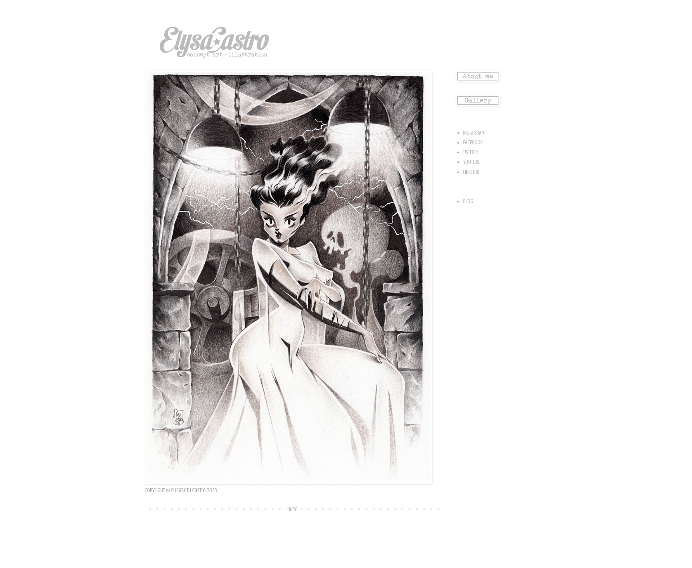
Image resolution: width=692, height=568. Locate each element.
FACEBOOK (473, 142)
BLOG (468, 201)
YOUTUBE (471, 162)
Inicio (292, 509)
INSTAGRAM (474, 133)
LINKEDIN (471, 172)
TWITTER (470, 152)
